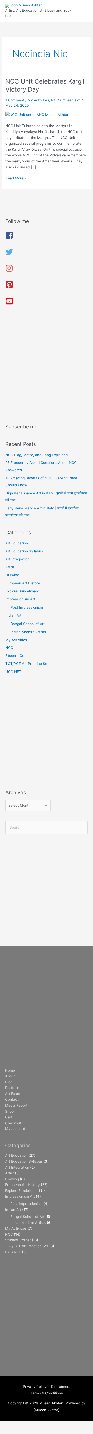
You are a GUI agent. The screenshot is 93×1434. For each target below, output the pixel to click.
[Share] (53, 1424)
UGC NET (13, 672)
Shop (9, 1111)
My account (15, 1129)
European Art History (22, 583)
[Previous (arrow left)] (10, 1431)
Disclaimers (60, 1386)
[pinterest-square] (9, 287)
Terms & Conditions (46, 1393)
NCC (55, 100)
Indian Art (13, 615)
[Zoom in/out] (10, 1424)
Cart (8, 1117)
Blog (8, 1082)
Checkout (13, 1123)
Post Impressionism (27, 607)
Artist (9, 567)
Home (10, 1070)
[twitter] (9, 254)
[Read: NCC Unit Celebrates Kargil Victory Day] (36, 114)
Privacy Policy (35, 1386)
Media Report (16, 1105)
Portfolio (12, 1088)
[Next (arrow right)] (32, 1431)
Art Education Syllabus (24, 551)
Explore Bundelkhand (22, 591)
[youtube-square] (9, 304)
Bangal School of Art (28, 624)
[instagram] (9, 271)
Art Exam (12, 1094)
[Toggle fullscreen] (32, 1424)
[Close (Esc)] (75, 1424)
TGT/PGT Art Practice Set (27, 664)
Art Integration (17, 559)
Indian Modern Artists (28, 632)
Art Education (16, 543)
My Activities (38, 100)
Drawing (12, 575)
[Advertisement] (46, 366)
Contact (12, 1099)
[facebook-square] (9, 238)
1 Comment (14, 100)
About (10, 1076)
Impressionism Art (20, 599)
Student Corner (18, 656)
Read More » (15, 177)
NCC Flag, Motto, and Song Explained (36, 455)
